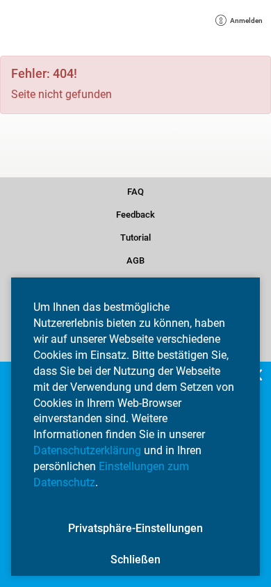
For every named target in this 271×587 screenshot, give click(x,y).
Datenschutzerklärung (87, 450)
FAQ (135, 190)
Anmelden (241, 22)
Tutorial (135, 236)
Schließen (135, 559)
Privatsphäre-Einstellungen (135, 528)
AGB (135, 259)
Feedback (135, 213)
